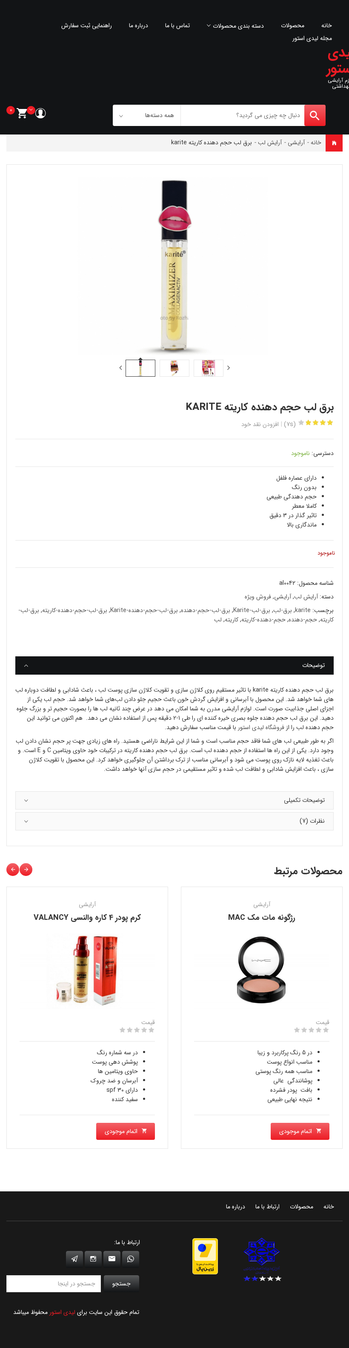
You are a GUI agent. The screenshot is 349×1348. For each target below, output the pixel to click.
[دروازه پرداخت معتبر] (205, 1256)
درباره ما (138, 25)
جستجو (121, 1283)
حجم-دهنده (303, 619)
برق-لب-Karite (251, 610)
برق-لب (282, 610)
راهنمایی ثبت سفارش (86, 25)
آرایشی (296, 142)
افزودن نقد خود (260, 424)
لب (218, 619)
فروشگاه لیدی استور (261, 727)
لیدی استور (62, 1312)
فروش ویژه (258, 596)
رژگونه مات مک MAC (261, 918)
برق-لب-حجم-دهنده (205, 610)
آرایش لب (270, 142)
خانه (326, 25)
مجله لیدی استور (312, 38)
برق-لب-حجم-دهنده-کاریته (74, 610)
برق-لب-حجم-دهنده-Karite (144, 610)
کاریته (231, 619)
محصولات (292, 25)
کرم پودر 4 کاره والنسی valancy (87, 918)
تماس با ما (177, 25)
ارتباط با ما (267, 1206)
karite (303, 610)
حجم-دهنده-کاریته (263, 619)
